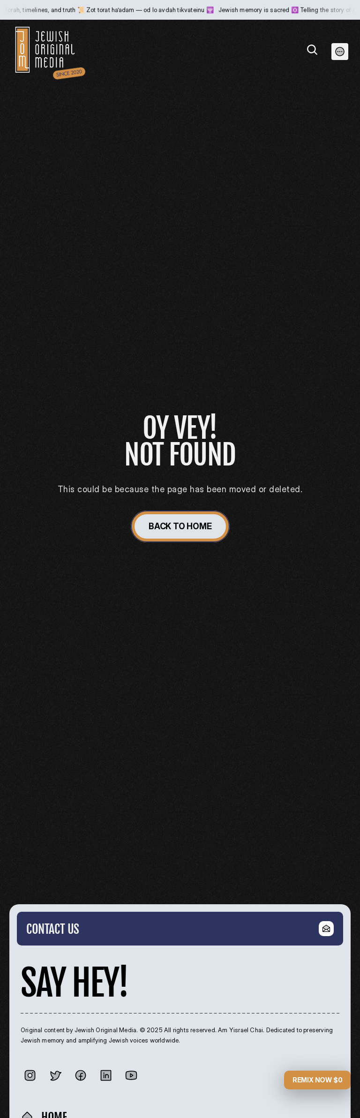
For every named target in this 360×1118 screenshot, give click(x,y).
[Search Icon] (312, 49)
